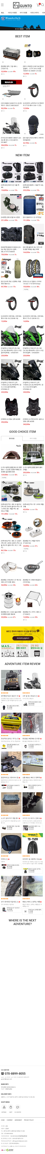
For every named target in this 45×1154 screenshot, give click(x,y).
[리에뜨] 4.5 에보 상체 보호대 (10, 419)
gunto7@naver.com (6, 1079)
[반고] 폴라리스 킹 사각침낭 (32, 217)
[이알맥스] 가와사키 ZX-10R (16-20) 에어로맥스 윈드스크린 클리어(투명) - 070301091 (11, 350)
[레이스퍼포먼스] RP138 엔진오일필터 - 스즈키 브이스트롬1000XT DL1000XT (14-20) (33, 68)
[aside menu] (2, 5)
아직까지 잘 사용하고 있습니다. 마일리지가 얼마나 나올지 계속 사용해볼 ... (32, 863)
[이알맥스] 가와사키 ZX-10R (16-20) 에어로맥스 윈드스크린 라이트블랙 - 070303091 (33, 350)
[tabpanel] (22, 22)
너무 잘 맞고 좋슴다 (30, 696)
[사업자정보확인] (22, 1136)
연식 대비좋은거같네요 (9, 902)
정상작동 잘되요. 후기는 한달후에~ (13, 739)
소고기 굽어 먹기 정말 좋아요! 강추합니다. (16, 818)
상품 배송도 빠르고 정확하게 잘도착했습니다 (32, 781)
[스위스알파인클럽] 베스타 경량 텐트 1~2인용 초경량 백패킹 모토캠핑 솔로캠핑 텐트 (11, 469)
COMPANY (10, 1120)
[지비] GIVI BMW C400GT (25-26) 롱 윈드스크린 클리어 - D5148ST (11, 140)
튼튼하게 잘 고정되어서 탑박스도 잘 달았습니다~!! (11, 781)
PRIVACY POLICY (29, 1120)
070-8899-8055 (15, 1073)
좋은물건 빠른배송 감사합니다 (33, 739)
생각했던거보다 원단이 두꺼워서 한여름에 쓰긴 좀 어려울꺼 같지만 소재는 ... (11, 700)
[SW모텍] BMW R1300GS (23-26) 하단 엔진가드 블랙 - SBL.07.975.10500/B (11, 249)
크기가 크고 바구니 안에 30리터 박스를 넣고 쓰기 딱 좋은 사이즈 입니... (32, 822)
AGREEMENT (18, 1120)
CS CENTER (5, 1070)
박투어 (4, 859)
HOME (3, 1120)
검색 (42, 4)
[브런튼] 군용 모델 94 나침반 (10, 217)
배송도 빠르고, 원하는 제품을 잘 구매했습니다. (32, 905)
